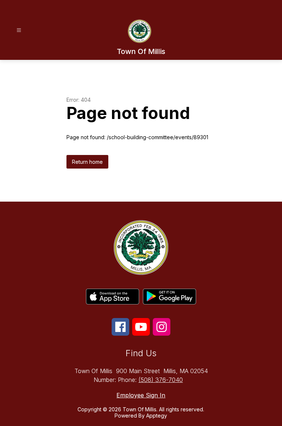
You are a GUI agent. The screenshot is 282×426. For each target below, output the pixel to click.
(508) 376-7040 (160, 379)
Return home (87, 162)
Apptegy (156, 415)
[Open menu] (19, 30)
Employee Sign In (140, 395)
